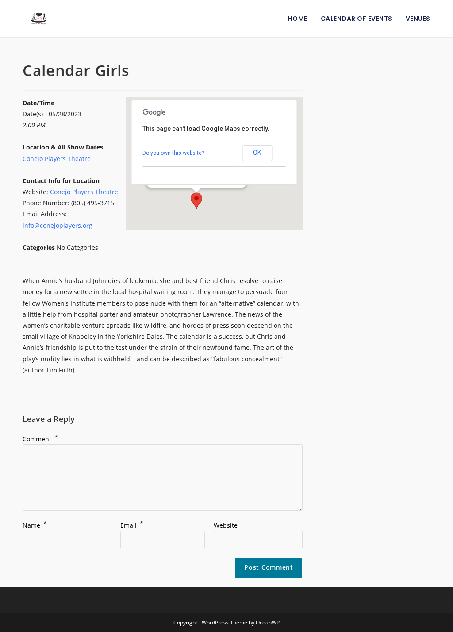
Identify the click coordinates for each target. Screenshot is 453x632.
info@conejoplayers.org (57, 225)
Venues (418, 18)
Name (35, 525)
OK (257, 152)
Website (226, 525)
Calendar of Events (356, 18)
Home (297, 18)
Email (131, 525)
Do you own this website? (173, 153)
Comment (40, 439)
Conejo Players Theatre (57, 158)
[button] (196, 200)
